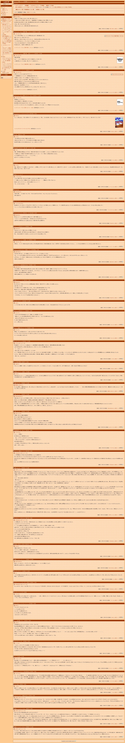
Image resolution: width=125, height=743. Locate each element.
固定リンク (117, 28)
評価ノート (20, 1)
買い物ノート (5, 12)
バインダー (4, 28)
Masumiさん (17, 215)
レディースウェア (6, 58)
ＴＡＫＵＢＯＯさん (19, 203)
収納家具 (20, 7)
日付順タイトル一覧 (40, 9)
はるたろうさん (18, 413)
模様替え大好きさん (19, 385)
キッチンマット (17, 201)
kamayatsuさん (18, 191)
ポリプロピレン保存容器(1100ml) (21, 265)
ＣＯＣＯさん (18, 673)
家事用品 (59, 7)
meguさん (17, 363)
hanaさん (17, 115)
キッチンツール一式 (18, 592)
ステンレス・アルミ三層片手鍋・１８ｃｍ (23, 31)
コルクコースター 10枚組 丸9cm (21, 695)
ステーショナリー (19, 5)
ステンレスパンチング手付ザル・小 (21, 213)
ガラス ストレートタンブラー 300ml (21, 582)
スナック (6, 66)
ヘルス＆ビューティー (35, 5)
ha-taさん (17, 546)
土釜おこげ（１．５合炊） (19, 371)
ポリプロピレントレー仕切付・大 (21, 239)
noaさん (16, 302)
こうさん (17, 686)
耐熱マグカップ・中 (18, 280)
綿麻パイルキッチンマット (19, 559)
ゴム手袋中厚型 (17, 362)
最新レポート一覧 (19, 9)
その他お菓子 (7, 67)
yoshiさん (17, 697)
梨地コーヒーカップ (18, 174)
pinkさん (17, 605)
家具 (16, 7)
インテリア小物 (25, 7)
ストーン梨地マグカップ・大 (20, 327)
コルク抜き (16, 684)
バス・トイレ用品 (53, 7)
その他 (52, 5)
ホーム (15, 1)
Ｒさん (16, 150)
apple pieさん (18, 251)
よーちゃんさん (18, 176)
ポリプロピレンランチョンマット (21, 603)
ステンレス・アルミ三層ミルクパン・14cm (23, 95)
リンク (3, 11)
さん (16, 573)
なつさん (17, 136)
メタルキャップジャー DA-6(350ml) (21, 671)
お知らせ (4, 13)
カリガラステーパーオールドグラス (21, 113)
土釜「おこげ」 (17, 383)
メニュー (16, 3)
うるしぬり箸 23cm (18, 14)
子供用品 (70, 7)
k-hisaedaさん (18, 453)
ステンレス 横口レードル (19, 451)
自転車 (3, 72)
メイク (7, 51)
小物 (9, 59)
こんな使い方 (53, 701)
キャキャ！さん (18, 658)
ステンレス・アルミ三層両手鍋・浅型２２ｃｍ (24, 53)
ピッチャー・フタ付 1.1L (19, 518)
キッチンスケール (18, 341)
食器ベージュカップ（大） (19, 708)
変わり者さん (18, 16)
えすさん (17, 622)
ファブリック (32, 7)
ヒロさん (17, 343)
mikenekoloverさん (19, 396)
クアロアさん (18, 432)
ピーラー (16, 163)
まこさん (17, 165)
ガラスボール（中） (18, 641)
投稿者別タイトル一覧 (29, 9)
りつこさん (17, 594)
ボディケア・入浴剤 (6, 47)
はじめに (4, 14)
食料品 (47, 5)
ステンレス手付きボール (19, 226)
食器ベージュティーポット (19, 726)
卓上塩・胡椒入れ (18, 134)
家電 (37, 7)
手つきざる (16, 189)
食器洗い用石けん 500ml (19, 544)
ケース (6, 25)
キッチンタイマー (18, 301)
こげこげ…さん (18, 241)
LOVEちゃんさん (18, 469)
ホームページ (22, 343)
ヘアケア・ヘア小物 (6, 48)
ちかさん (17, 373)
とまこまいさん (18, 33)
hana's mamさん (18, 561)
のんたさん (17, 312)
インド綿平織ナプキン (19, 620)
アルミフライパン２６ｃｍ (19, 70)
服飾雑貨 (8, 60)
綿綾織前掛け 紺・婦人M (19, 430)
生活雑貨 (25, 1)
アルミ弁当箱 (17, 656)
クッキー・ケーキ (6, 63)
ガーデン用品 (64, 7)
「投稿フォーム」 (30, 12)
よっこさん (17, 643)
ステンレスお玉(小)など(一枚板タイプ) (22, 249)
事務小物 (4, 24)
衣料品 (42, 5)
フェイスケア (5, 50)
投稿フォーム (5, 10)
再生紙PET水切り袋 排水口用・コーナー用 (23, 148)
